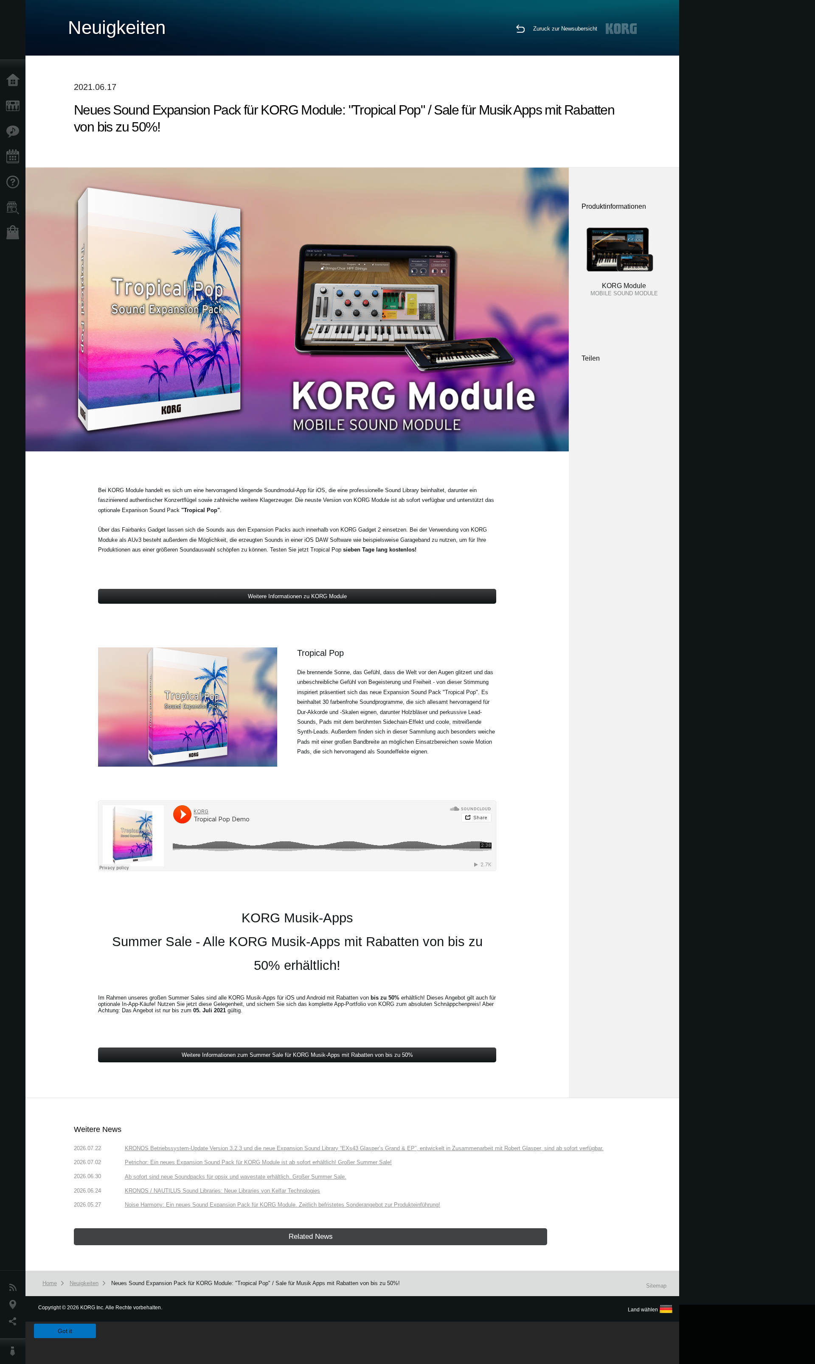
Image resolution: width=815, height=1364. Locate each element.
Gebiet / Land (15, 1304)
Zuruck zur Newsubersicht (565, 28)
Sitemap (656, 1286)
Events (15, 157)
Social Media (15, 1321)
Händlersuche (15, 208)
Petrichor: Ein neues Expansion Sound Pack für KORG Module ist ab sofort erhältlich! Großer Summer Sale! (258, 1162)
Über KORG (15, 1351)
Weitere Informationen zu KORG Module (297, 596)
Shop (15, 233)
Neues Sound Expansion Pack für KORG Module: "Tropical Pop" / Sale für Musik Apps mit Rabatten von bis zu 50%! (255, 1283)
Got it (65, 1331)
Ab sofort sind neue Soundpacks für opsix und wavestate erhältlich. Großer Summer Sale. (235, 1177)
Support (15, 182)
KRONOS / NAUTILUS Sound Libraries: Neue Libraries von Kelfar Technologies (222, 1191)
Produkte (15, 106)
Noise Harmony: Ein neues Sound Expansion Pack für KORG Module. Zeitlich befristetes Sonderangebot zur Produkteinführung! (282, 1205)
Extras (15, 131)
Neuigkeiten (15, 1287)
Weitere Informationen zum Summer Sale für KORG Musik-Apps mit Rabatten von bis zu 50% (297, 1055)
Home (15, 80)
